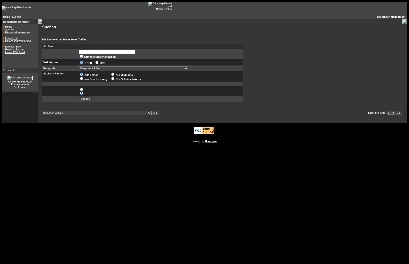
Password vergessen (17, 32)
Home (6, 16)
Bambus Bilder (13, 46)
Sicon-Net (210, 141)
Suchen (9, 29)
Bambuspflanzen (14, 49)
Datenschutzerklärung (18, 40)
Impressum (11, 38)
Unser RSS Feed (15, 52)
